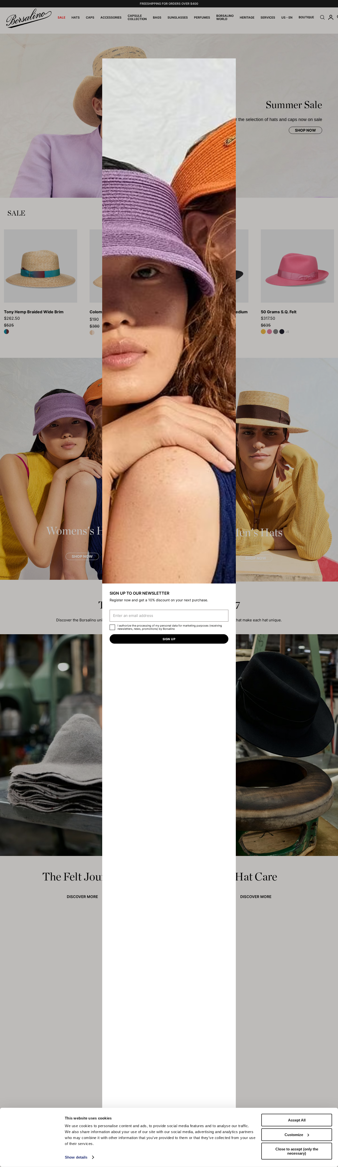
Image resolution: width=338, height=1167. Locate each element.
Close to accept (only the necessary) (296, 1151)
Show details (76, 1157)
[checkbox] (112, 627)
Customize (294, 1134)
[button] (230, 64)
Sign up (169, 639)
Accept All (297, 1120)
